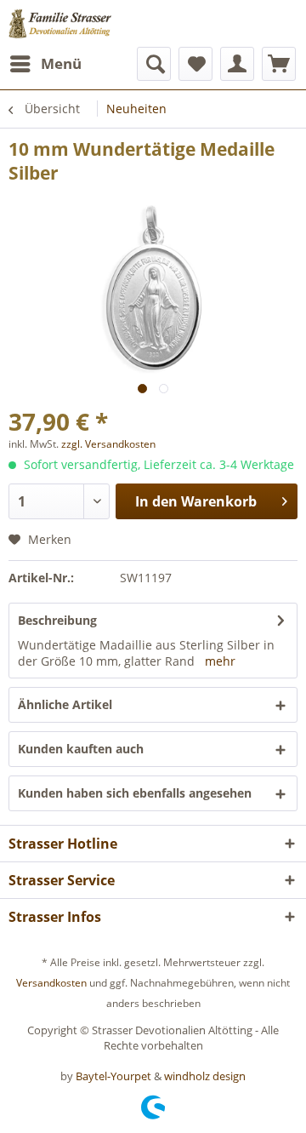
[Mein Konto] (237, 64)
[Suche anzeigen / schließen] (154, 64)
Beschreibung (57, 620)
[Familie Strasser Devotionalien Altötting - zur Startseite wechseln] (77, 23)
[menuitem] (45, 64)
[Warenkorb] (279, 64)
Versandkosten (51, 983)
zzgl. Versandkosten (108, 444)
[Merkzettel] (195, 64)
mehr (220, 661)
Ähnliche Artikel (65, 704)
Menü (61, 63)
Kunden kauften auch (81, 749)
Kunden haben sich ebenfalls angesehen (135, 793)
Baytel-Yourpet (113, 1076)
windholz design (205, 1076)
